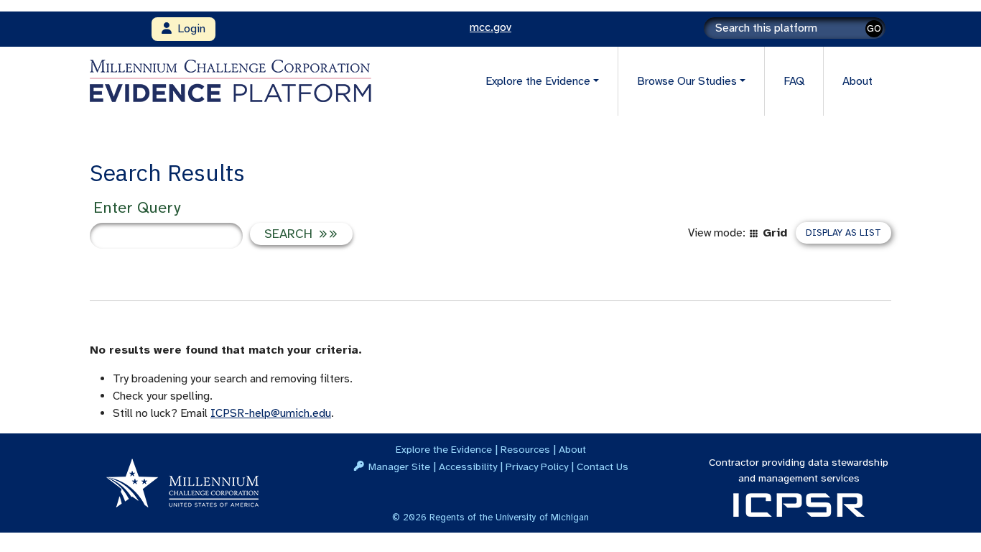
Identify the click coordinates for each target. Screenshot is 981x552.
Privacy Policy (537, 466)
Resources (525, 449)
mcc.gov (490, 27)
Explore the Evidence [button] (537, 81)
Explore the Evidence (444, 449)
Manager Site (399, 466)
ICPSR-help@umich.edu (270, 413)
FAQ (794, 81)
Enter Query (136, 207)
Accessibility (468, 466)
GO (874, 28)
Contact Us (602, 466)
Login (188, 29)
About (857, 81)
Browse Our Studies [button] (687, 81)
